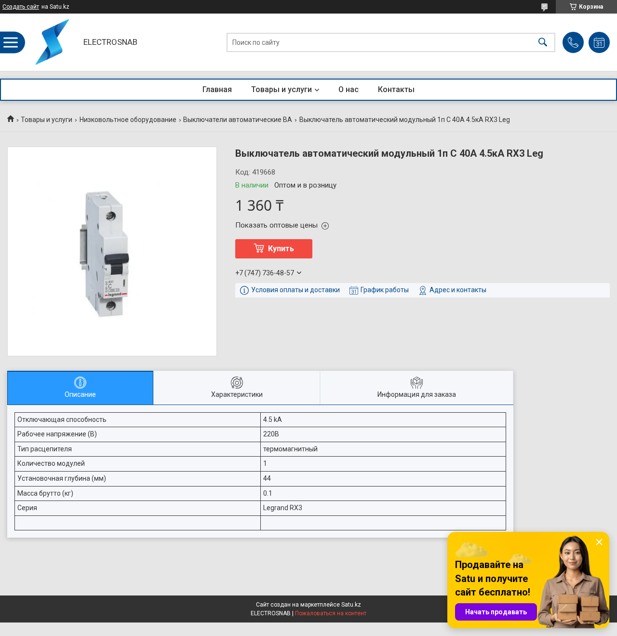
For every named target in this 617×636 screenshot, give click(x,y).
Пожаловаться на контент (330, 613)
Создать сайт (20, 6)
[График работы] (599, 42)
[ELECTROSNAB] (51, 42)
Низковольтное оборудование (128, 119)
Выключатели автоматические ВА (237, 119)
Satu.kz (351, 604)
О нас (348, 89)
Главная (217, 89)
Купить (281, 248)
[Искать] (542, 42)
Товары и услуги (281, 89)
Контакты (396, 89)
